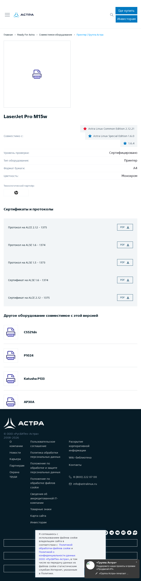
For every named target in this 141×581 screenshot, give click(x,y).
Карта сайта (38, 515)
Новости (15, 452)
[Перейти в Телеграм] (111, 532)
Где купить (126, 10)
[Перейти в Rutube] (123, 532)
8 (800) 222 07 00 (85, 476)
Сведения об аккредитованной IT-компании (44, 498)
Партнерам (17, 465)
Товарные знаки (40, 509)
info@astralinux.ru (85, 483)
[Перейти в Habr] (129, 532)
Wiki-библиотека (80, 457)
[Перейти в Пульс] (135, 532)
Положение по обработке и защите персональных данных (45, 468)
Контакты (75, 464)
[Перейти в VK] (117, 532)
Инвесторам (126, 19)
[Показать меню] (7, 14)
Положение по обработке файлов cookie (42, 483)
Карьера (15, 459)
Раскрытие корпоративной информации (79, 446)
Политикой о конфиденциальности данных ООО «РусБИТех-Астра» (57, 555)
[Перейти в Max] (106, 532)
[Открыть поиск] (111, 14)
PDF (122, 227)
